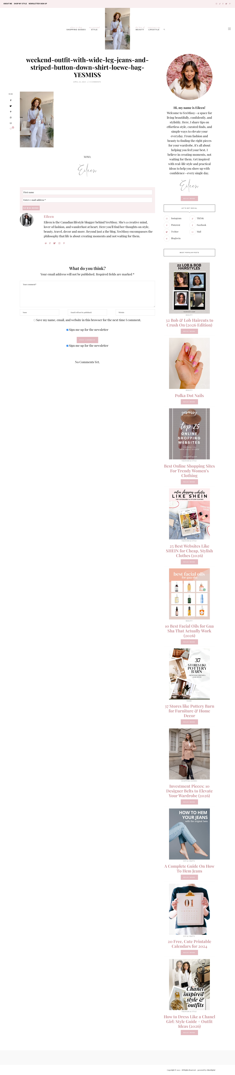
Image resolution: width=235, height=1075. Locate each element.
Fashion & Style (189, 461)
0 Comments (95, 82)
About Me (7, 4)
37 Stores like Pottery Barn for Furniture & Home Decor (189, 710)
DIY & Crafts (189, 861)
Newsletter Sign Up (38, 4)
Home (189, 701)
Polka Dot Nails (189, 395)
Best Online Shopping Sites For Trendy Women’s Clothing (189, 470)
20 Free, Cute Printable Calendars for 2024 (189, 944)
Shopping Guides (76, 28)
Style (94, 28)
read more (189, 198)
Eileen (49, 216)
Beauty (140, 28)
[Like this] (11, 128)
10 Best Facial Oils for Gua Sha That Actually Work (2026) (189, 630)
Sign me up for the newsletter (88, 329)
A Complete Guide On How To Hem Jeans (189, 868)
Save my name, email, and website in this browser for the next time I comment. (88, 320)
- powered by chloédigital (205, 1070)
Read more (189, 331)
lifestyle (154, 28)
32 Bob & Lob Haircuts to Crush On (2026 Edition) (189, 322)
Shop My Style (20, 4)
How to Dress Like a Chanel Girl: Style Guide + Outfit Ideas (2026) (189, 1021)
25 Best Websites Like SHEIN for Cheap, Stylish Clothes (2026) (189, 550)
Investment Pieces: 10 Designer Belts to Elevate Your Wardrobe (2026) (189, 790)
